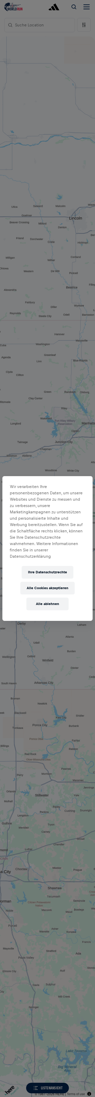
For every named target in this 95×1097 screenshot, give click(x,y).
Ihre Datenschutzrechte (47, 572)
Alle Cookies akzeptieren (47, 588)
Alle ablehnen (47, 604)
